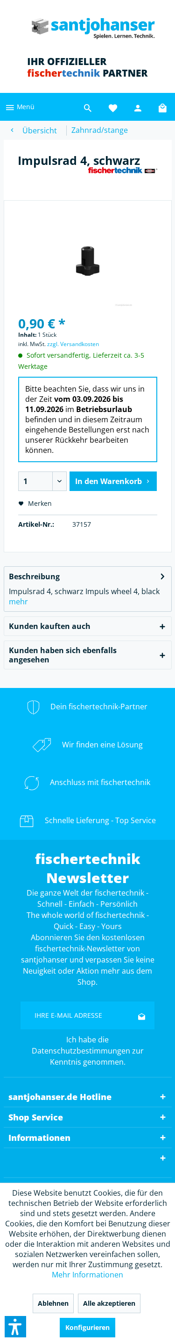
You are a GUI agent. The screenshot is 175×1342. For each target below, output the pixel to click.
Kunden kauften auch (50, 626)
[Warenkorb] (163, 107)
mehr (18, 601)
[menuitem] (19, 107)
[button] (15, 1326)
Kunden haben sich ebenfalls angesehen (63, 655)
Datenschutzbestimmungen (81, 1051)
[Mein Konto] (138, 107)
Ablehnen (53, 1303)
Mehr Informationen (87, 1275)
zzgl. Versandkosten (73, 344)
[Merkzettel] (113, 107)
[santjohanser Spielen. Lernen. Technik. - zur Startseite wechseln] (87, 25)
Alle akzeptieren (109, 1303)
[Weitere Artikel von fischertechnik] (123, 175)
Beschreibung (34, 576)
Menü (25, 106)
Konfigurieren (87, 1327)
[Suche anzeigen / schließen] (87, 107)
